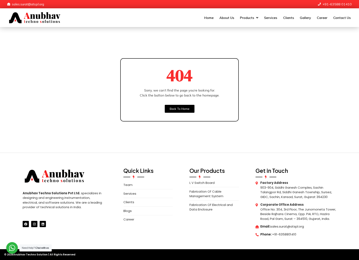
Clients (288, 18)
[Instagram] (34, 224)
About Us (226, 18)
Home (209, 18)
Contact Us (342, 18)
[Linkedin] (43, 224)
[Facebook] (26, 224)
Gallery (305, 18)
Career (322, 18)
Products (247, 18)
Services (270, 18)
